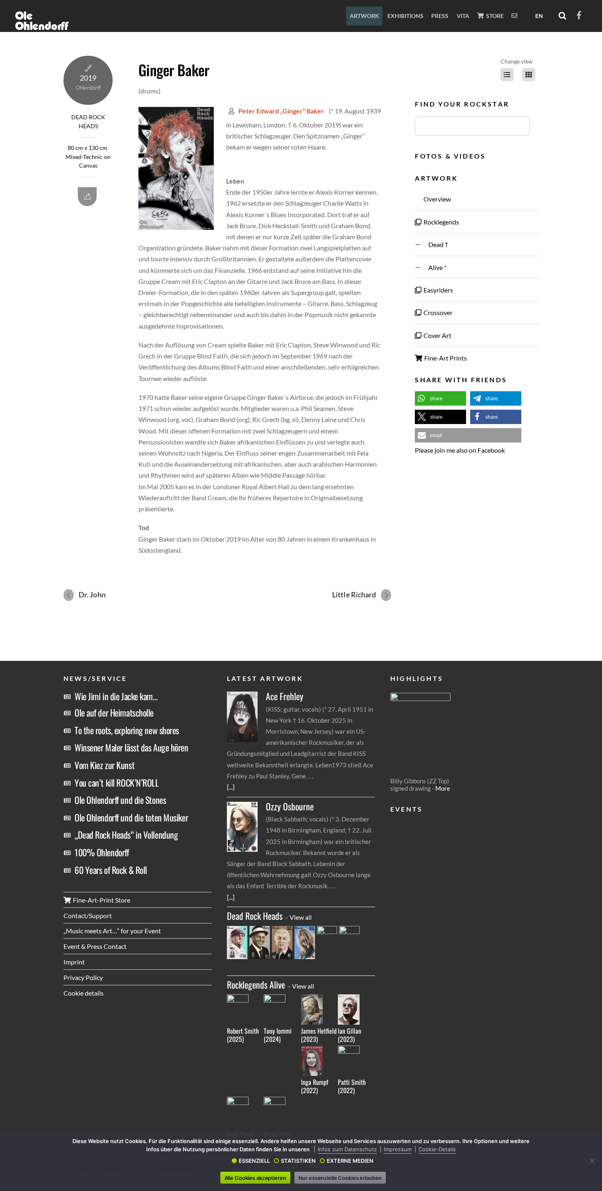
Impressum (398, 1149)
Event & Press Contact (95, 946)
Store (494, 15)
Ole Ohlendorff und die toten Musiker (131, 817)
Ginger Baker (173, 69)
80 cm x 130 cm (87, 148)
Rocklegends (440, 222)
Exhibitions (405, 15)
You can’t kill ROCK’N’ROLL (117, 782)
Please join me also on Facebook (460, 450)
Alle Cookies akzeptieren (255, 1178)
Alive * (434, 267)
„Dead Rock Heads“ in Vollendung (126, 834)
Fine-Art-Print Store (101, 900)
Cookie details (83, 993)
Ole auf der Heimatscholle (114, 712)
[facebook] (579, 14)
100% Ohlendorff (102, 852)
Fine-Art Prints (445, 358)
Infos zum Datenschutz (347, 1149)
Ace (284, 696)
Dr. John (92, 594)
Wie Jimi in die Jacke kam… (116, 696)
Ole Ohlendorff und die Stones (120, 799)
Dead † (435, 244)
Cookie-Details (437, 1149)
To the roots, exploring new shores (127, 730)
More (442, 788)
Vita (463, 15)
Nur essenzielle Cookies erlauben (340, 1178)
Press (439, 15)
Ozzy (290, 806)
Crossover (437, 312)
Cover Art (436, 335)
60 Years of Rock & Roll (111, 869)
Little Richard (354, 594)
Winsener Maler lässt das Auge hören (131, 747)
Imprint (74, 962)
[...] (231, 787)
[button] (440, 398)
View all (301, 917)
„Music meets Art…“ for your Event (112, 931)
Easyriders (437, 290)
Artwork (364, 15)
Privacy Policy (83, 977)
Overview (436, 199)
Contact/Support (87, 915)
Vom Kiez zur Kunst (104, 764)
